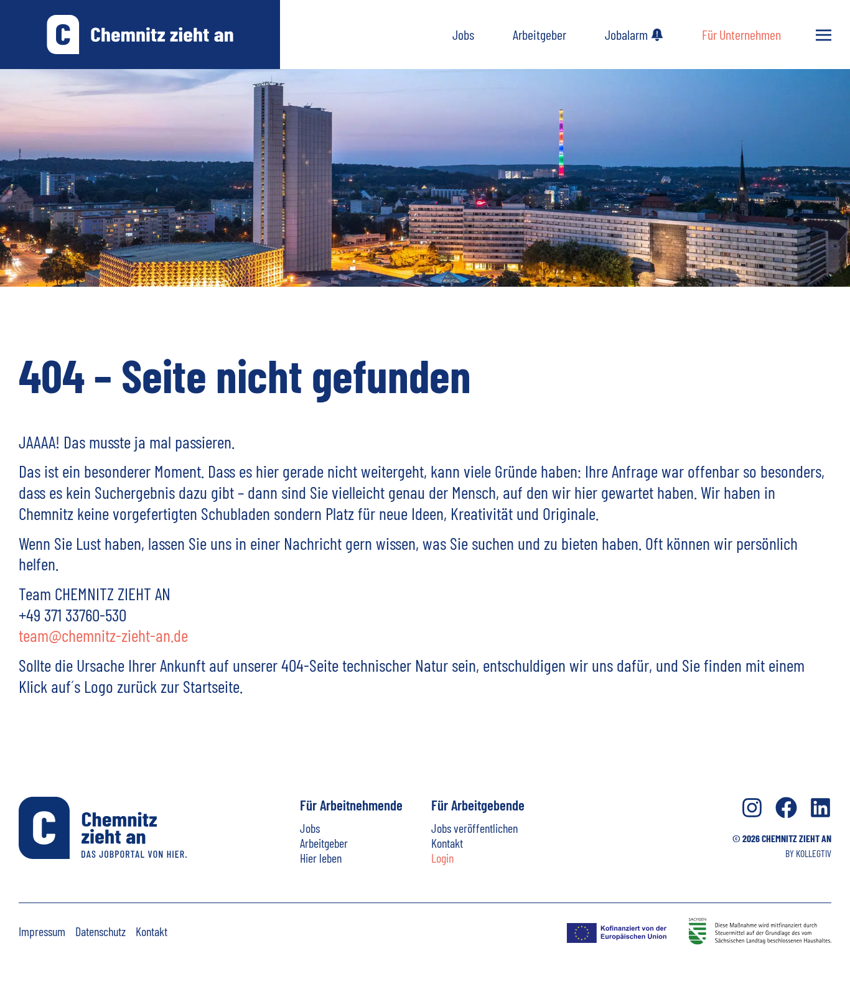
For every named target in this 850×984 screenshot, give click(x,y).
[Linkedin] (820, 808)
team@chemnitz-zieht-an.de (103, 635)
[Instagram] (752, 808)
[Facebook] (786, 808)
